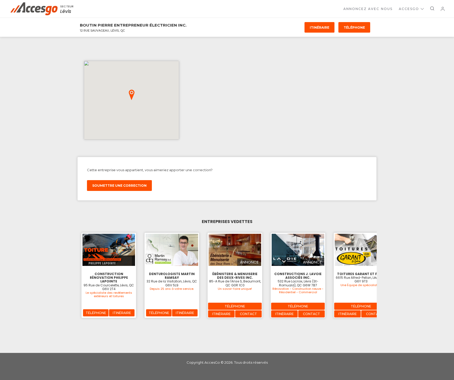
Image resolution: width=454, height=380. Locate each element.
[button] (131, 95)
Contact (248, 314)
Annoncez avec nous (368, 9)
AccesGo (409, 9)
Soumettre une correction (119, 186)
